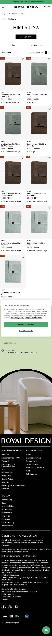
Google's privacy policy (33, 318)
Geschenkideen (8, 506)
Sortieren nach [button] (37, 45)
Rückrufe (5, 489)
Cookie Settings (26, 331)
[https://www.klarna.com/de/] (19, 616)
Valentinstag (7, 500)
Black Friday (6, 519)
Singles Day (6, 516)
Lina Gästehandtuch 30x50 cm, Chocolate (11, 194)
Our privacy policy (17, 318)
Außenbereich (32, 474)
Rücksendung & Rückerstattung (8, 465)
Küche (28, 471)
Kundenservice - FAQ (11, 458)
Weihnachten (7, 526)
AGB (3, 469)
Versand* (5, 461)
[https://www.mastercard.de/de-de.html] (11, 616)
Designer (5, 482)
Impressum (6, 476)
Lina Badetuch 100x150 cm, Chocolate (37, 145)
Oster (4, 503)
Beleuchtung (31, 461)
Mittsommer (7, 513)
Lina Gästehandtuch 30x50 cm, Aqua (11, 244)
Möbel (28, 455)
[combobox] (39, 45)
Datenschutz (7, 472)
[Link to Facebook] (4, 607)
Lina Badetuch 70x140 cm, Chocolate (11, 95)
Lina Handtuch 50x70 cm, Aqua (36, 244)
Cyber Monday (8, 522)
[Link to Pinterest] (16, 607)
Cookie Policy (7, 479)
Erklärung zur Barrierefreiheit (13, 485)
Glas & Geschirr (32, 464)
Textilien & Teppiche (35, 467)
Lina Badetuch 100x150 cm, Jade (37, 95)
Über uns (5, 455)
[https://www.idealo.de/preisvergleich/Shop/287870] (27, 616)
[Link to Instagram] (10, 607)
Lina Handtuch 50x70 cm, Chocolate (36, 194)
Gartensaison (7, 509)
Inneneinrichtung (33, 458)
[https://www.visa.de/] (5, 616)
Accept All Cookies (26, 324)
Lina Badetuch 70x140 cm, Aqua (11, 293)
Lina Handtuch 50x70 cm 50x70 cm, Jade (10, 145)
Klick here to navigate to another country (19, 556)
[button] (45, 7)
